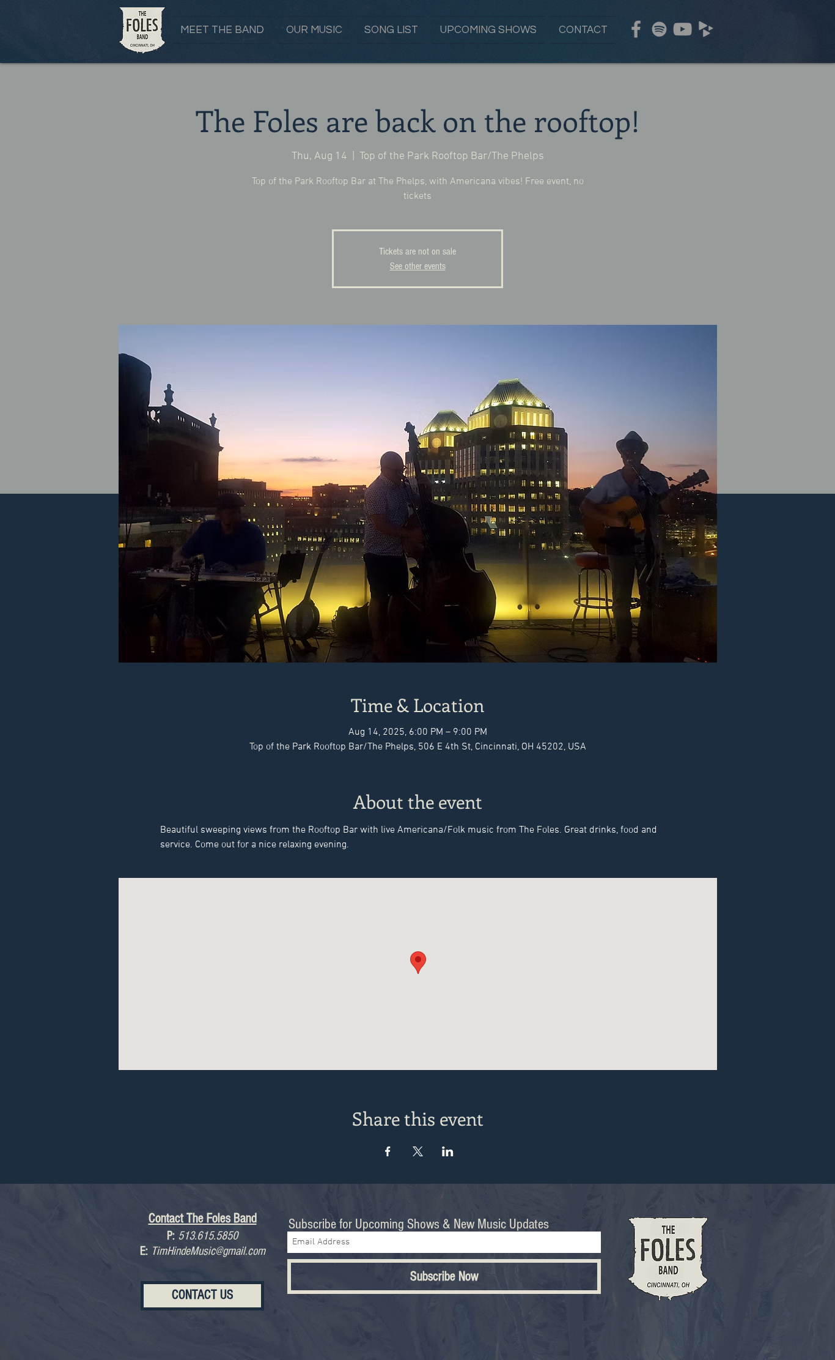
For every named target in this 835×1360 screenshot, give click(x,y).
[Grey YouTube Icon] (682, 29)
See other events (418, 266)
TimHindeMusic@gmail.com (208, 1251)
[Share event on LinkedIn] (448, 1151)
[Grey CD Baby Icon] (705, 29)
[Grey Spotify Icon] (659, 29)
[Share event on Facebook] (388, 1151)
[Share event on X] (418, 1151)
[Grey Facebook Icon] (636, 29)
